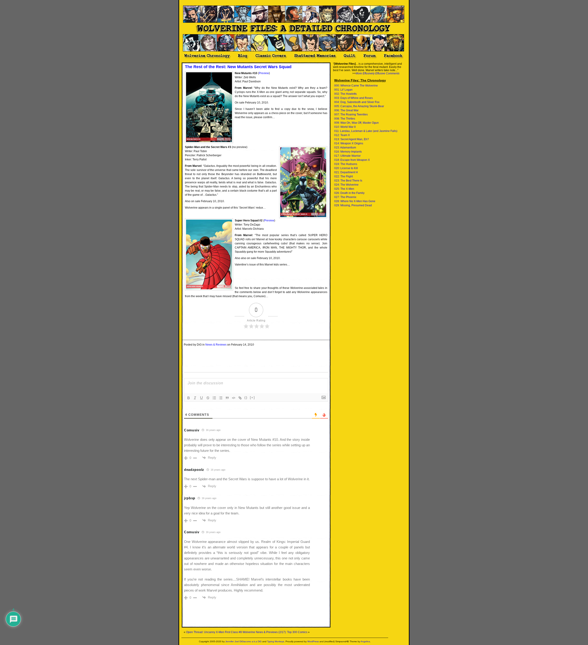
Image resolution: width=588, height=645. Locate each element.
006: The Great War (346, 110)
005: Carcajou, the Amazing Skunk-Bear (359, 106)
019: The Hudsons (345, 164)
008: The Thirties (344, 118)
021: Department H (346, 172)
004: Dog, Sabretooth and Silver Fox (356, 102)
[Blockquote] (227, 398)
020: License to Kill (346, 168)
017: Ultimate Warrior (347, 155)
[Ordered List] (214, 398)
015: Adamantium (345, 147)
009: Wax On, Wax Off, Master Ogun (356, 122)
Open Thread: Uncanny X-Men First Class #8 (214, 632)
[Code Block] (233, 398)
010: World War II (345, 126)
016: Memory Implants (348, 151)
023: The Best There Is (348, 180)
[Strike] (208, 398)
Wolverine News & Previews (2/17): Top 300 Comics (275, 632)
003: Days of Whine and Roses (353, 98)
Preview (264, 73)
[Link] (240, 398)
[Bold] (188, 398)
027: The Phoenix (345, 197)
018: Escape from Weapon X (352, 160)
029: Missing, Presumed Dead (353, 205)
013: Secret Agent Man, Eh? (351, 139)
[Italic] (195, 398)
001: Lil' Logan (343, 89)
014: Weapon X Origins (348, 143)
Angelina (365, 641)
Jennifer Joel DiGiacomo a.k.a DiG (243, 641)
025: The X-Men (344, 188)
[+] (252, 397)
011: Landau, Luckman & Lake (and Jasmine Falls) (365, 131)
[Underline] (201, 398)
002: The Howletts (345, 93)
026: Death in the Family (349, 193)
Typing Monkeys (275, 641)
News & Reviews (215, 344)
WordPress (313, 641)
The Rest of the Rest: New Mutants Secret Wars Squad (238, 66)
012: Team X (342, 135)
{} (246, 397)
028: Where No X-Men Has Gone (354, 201)
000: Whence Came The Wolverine (356, 85)
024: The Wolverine (346, 184)
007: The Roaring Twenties (351, 114)
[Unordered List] (221, 398)
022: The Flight (343, 176)
